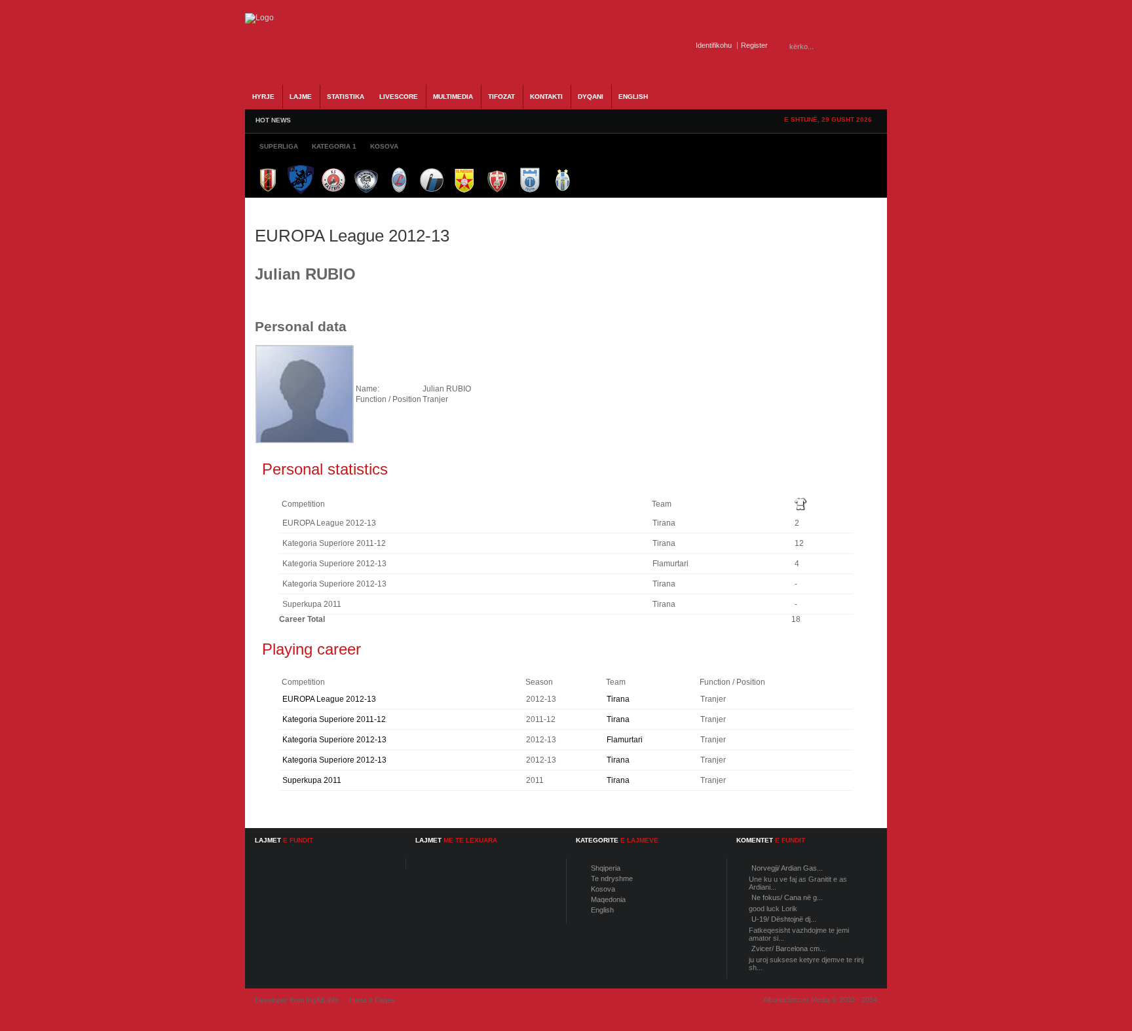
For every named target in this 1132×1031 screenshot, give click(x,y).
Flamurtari (625, 739)
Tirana (618, 699)
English (602, 910)
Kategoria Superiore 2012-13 (334, 739)
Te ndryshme (612, 878)
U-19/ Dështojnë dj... (783, 919)
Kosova (603, 889)
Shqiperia (605, 868)
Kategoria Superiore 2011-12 (334, 719)
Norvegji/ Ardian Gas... (787, 868)
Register (754, 45)
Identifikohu (714, 45)
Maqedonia (608, 899)
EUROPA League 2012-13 (329, 699)
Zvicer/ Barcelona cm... (788, 948)
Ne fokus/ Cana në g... (787, 897)
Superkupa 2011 (311, 780)
